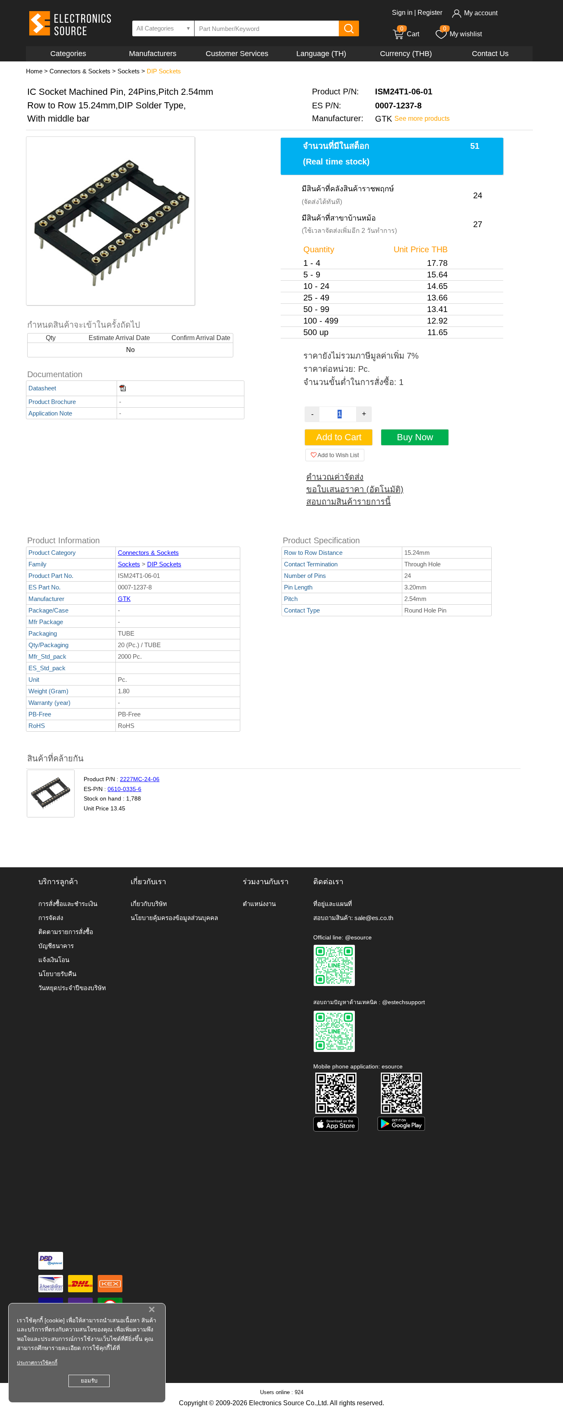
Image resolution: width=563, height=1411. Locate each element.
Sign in (402, 12)
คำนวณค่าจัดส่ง (335, 476)
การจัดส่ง (50, 917)
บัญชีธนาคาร (56, 945)
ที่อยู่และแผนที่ (332, 903)
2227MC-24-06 (140, 779)
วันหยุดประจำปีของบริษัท (72, 987)
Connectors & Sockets (79, 71)
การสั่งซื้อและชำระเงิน (67, 903)
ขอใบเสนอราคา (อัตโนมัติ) (354, 489)
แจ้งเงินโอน (53, 959)
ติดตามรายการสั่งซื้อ (65, 931)
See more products (422, 118)
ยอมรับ (89, 1381)
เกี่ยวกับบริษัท (149, 903)
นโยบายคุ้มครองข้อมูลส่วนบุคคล (174, 917)
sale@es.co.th (373, 917)
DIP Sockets (164, 71)
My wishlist (466, 34)
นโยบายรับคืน (57, 973)
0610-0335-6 (124, 789)
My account (480, 12)
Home (34, 71)
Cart (409, 34)
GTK (124, 598)
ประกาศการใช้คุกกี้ (37, 1363)
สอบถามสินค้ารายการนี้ (348, 501)
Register (430, 12)
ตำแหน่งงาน (259, 903)
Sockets (128, 71)
